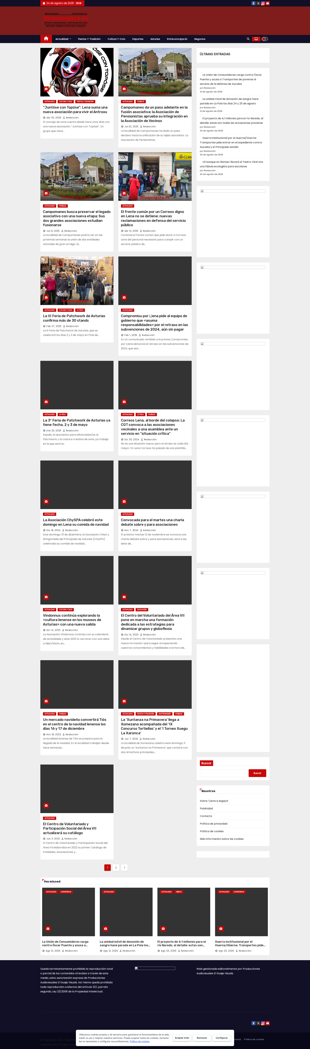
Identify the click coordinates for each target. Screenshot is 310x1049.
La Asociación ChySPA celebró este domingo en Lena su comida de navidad (76, 522)
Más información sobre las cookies (222, 839)
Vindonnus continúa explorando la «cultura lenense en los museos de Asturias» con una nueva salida (72, 620)
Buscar (207, 763)
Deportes (137, 39)
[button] (248, 39)
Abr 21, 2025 (131, 231)
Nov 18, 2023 (53, 734)
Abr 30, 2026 (53, 117)
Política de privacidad (213, 824)
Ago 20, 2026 (168, 950)
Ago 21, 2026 (53, 950)
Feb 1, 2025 (130, 335)
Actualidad (62, 39)
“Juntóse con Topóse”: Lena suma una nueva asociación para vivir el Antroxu (75, 109)
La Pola (80, 310)
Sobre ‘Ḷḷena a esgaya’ (214, 801)
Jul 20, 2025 (131, 126)
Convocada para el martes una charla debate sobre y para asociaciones (152, 522)
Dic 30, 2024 (131, 439)
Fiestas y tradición (89, 39)
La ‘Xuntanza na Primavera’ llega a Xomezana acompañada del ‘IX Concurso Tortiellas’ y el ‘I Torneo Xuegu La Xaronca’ (154, 726)
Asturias (155, 39)
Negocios (199, 39)
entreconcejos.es (177, 39)
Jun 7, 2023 (131, 738)
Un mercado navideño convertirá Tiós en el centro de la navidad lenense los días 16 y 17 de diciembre (74, 724)
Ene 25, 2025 (53, 430)
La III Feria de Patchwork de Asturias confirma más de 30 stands (74, 318)
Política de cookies (212, 831)
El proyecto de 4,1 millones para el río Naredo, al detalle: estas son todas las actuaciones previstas (181, 945)
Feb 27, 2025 (53, 326)
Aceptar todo (182, 1037)
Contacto (206, 816)
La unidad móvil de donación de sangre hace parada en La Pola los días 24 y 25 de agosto (124, 945)
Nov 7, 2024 (131, 530)
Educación (142, 609)
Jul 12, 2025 (53, 231)
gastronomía (165, 714)
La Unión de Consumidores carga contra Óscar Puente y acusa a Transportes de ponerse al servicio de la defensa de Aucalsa (231, 79)
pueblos (140, 101)
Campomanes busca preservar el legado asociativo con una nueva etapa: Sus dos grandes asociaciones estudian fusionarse (77, 218)
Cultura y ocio (116, 39)
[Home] (46, 39)
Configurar (222, 1037)
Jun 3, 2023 (53, 838)
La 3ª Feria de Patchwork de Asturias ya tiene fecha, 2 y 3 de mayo (76, 422)
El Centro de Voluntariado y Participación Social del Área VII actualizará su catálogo (69, 828)
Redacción (72, 117)
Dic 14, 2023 (53, 630)
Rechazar (202, 1037)
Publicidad (206, 808)
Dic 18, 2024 (53, 530)
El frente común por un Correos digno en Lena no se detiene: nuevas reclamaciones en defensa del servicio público (153, 218)
